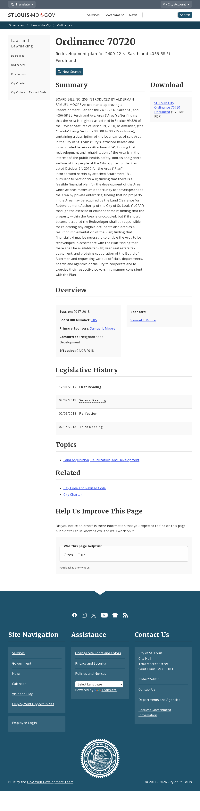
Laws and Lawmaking (22, 43)
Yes (70, 555)
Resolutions (18, 74)
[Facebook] (74, 614)
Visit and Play (22, 694)
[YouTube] (104, 614)
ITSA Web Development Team (50, 782)
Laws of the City (41, 25)
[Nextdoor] (115, 614)
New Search (71, 72)
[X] (93, 614)
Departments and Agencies (159, 700)
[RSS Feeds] (125, 614)
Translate (109, 690)
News (133, 15)
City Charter (18, 83)
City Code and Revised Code (28, 92)
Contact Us (146, 689)
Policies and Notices (90, 673)
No (83, 555)
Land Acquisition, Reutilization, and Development (101, 460)
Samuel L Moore (102, 328)
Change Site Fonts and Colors (98, 653)
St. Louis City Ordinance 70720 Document (167, 107)
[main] (100, 306)
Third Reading (91, 427)
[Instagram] (84, 614)
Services (93, 15)
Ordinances (64, 25)
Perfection (88, 413)
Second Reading (92, 400)
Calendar (19, 684)
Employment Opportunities (33, 704)
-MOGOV (31, 15)
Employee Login (24, 723)
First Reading (90, 387)
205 (94, 320)
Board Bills (17, 55)
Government (114, 15)
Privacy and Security (90, 663)
